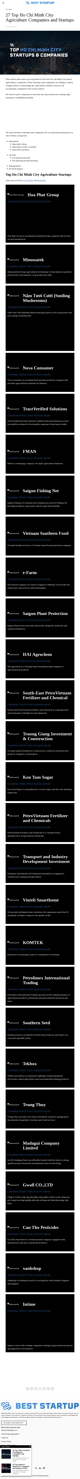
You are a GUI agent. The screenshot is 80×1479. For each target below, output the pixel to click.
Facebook (38, 201)
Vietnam (9, 9)
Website (22, 201)
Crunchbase (28, 180)
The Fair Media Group (40, 1476)
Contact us (4, 1438)
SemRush (41, 180)
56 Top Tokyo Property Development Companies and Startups (21, 1453)
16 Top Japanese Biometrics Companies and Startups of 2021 (20, 1466)
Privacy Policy (6, 1441)
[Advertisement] (40, 116)
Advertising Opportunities (10, 1434)
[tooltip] (27, 1388)
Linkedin (47, 201)
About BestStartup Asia (9, 1430)
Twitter (30, 201)
